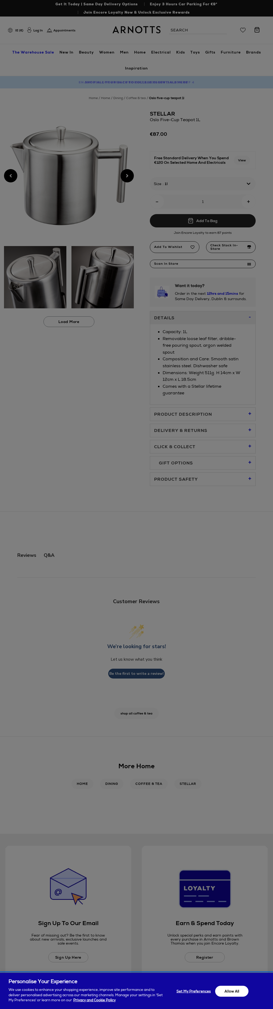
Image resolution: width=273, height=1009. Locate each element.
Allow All (231, 991)
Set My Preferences (193, 991)
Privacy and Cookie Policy (94, 1000)
